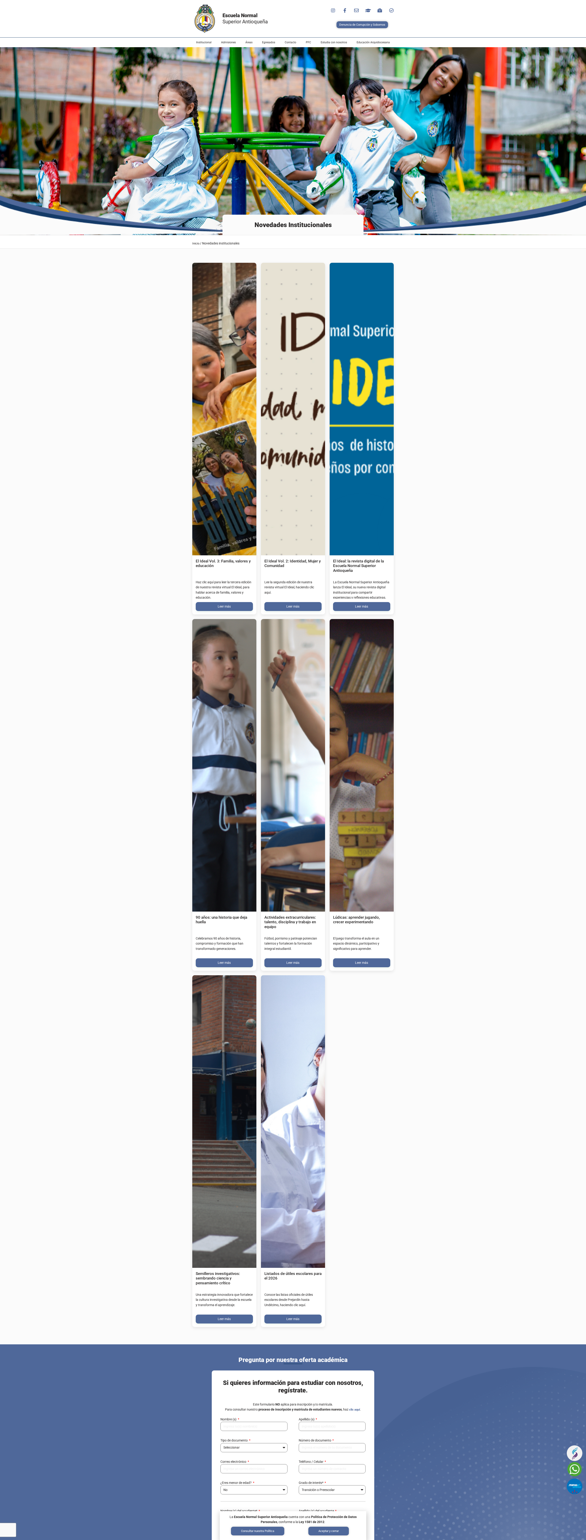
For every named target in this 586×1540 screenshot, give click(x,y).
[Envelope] (356, 10)
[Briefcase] (379, 10)
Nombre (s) (228, 1419)
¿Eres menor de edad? (236, 1483)
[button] (204, 42)
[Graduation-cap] (368, 10)
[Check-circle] (391, 10)
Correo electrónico (233, 1461)
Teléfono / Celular (311, 1461)
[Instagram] (333, 10)
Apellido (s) (307, 1419)
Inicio (195, 243)
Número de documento (315, 1440)
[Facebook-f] (344, 10)
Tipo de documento (234, 1440)
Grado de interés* (311, 1483)
